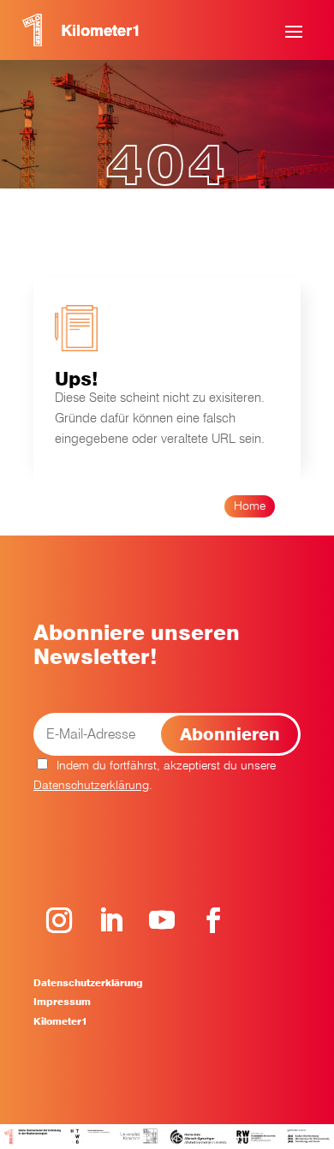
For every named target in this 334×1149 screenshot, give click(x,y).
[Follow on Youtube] (162, 920)
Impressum (62, 1002)
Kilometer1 (60, 1021)
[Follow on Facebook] (213, 920)
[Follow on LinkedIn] (110, 920)
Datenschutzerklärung (91, 785)
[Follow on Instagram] (59, 920)
